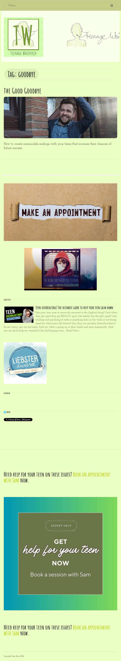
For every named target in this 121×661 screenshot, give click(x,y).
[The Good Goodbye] (60, 117)
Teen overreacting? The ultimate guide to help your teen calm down (74, 307)
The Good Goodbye (22, 90)
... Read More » (72, 330)
